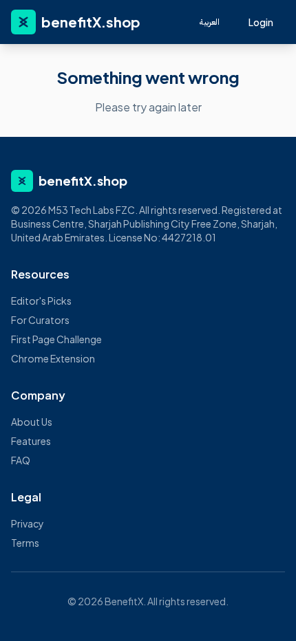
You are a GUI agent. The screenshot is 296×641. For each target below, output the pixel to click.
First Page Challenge (56, 339)
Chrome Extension (53, 358)
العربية (210, 22)
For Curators (40, 320)
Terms (25, 542)
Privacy (27, 523)
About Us (31, 421)
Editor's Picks (41, 300)
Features (31, 441)
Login (261, 22)
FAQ (20, 460)
